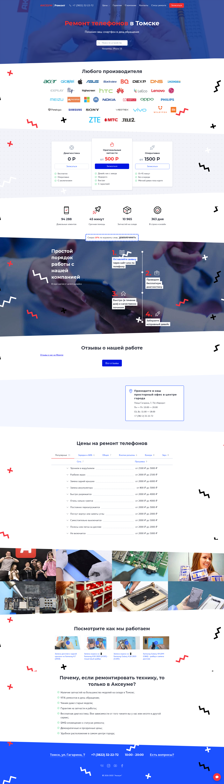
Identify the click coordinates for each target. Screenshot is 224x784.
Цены (105, 5)
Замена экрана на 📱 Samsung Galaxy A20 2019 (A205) (125, 656)
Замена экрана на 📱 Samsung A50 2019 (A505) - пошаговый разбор (96, 656)
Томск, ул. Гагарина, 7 (67, 755)
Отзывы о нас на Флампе (51, 355)
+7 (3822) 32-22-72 (83, 5)
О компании (130, 5)
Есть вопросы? (162, 755)
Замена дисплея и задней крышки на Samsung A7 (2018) (66, 656)
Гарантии (117, 5)
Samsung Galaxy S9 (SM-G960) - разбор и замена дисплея (153, 656)
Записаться (176, 5)
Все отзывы (112, 363)
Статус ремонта (158, 5)
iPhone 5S (117, 48)
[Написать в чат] (217, 777)
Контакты (143, 5)
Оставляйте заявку (124, 259)
